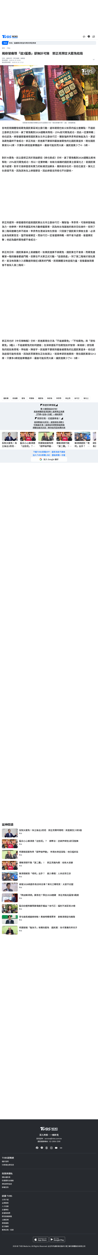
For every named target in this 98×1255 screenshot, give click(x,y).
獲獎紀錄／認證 (8, 1230)
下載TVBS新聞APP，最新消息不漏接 (49, 451)
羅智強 (40, 398)
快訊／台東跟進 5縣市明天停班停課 (23, 43)
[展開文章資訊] (93, 59)
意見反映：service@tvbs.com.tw (49, 1138)
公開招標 (5, 1219)
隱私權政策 (6, 1177)
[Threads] (46, 1147)
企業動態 (5, 1203)
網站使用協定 (7, 1184)
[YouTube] (56, 1147)
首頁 (3, 48)
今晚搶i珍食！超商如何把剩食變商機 (49, 424)
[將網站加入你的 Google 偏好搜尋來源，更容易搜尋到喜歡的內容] (49, 459)
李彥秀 (58, 398)
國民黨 (5, 398)
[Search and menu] (93, 36)
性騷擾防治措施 (8, 1180)
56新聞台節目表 (8, 1165)
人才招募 (5, 1206)
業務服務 (5, 1223)
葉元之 (86, 398)
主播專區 (5, 1209)
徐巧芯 (76, 398)
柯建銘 (31, 398)
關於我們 (5, 1161)
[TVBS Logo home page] (10, 36)
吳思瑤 (49, 398)
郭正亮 (67, 398)
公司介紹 (5, 1199)
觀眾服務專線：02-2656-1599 (49, 1141)
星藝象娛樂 (6, 1213)
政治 (8, 48)
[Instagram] (51, 1147)
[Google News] (61, 1147)
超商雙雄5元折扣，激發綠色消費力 (49, 422)
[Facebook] (37, 1147)
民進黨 (15, 398)
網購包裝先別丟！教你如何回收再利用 (49, 427)
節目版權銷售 (7, 1216)
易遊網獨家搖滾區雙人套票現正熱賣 (49, 411)
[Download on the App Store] (41, 1239)
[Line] (41, 1147)
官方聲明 (5, 1226)
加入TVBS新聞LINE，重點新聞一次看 (49, 455)
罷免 (23, 398)
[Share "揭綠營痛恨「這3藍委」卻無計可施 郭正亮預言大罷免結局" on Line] (88, 36)
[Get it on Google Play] (57, 1239)
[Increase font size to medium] (84, 36)
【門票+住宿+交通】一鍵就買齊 (49, 414)
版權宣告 (5, 1187)
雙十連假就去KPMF (49, 408)
